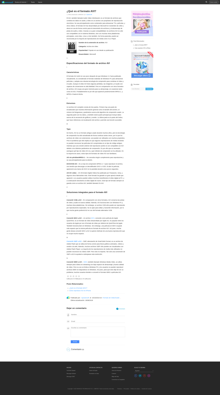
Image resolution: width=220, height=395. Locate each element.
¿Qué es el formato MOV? (78, 288)
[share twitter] (140, 375)
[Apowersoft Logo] (7, 2)
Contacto (114, 373)
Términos (119, 388)
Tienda (33, 2)
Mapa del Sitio (115, 376)
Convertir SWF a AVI (74, 241)
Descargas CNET (71, 376)
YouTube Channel (71, 370)
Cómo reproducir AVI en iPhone (80, 290)
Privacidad (126, 388)
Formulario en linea (94, 373)
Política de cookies (135, 388)
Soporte (40, 2)
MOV (92, 218)
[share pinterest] (144, 375)
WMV (85, 262)
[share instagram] (148, 375)
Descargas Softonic (71, 373)
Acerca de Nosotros (116, 370)
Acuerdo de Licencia (147, 388)
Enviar (75, 341)
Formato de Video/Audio (111, 298)
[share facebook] (135, 375)
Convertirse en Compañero (118, 379)
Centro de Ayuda (93, 370)
